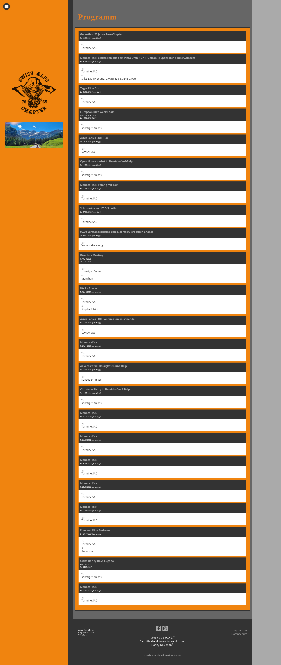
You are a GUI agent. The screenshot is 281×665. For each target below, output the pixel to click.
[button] (162, 42)
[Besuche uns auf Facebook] (158, 628)
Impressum (240, 630)
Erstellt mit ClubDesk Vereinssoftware (162, 655)
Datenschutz (239, 634)
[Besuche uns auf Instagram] (165, 628)
